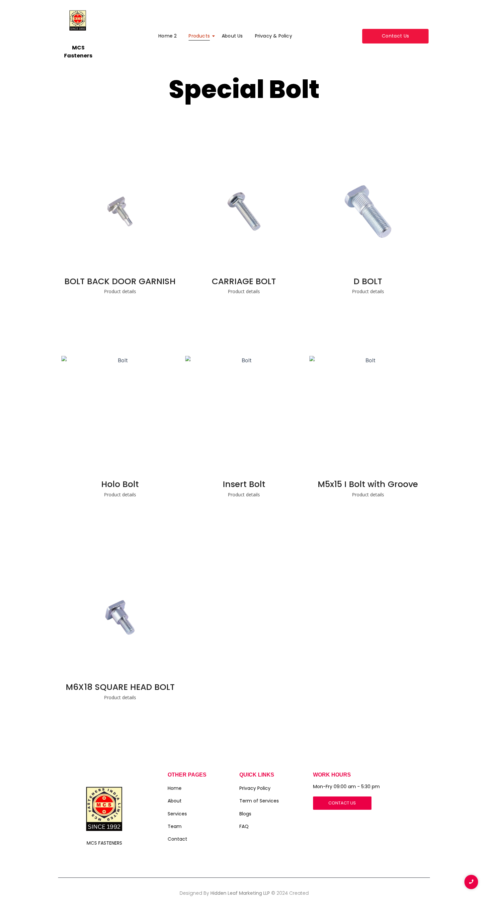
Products (199, 36)
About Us (232, 36)
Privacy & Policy (273, 36)
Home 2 (167, 36)
